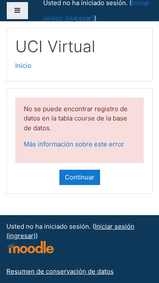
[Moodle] (30, 246)
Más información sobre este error (74, 144)
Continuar (80, 177)
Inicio (23, 66)
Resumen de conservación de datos (60, 271)
